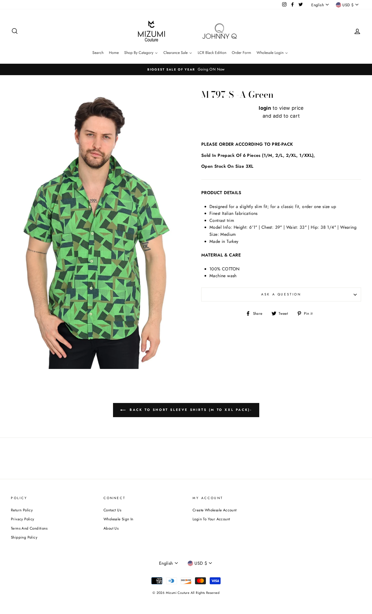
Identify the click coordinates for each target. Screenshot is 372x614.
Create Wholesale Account (215, 510)
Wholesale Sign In (118, 519)
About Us (110, 528)
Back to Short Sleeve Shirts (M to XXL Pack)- (190, 409)
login (265, 108)
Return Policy (22, 510)
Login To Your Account (211, 519)
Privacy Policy (22, 519)
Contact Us (112, 510)
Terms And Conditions (29, 528)
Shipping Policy (24, 537)
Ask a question (281, 294)
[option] (186, 69)
